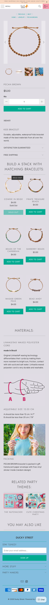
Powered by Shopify (33, 599)
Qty (5, 96)
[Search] (39, 6)
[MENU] (1, 6)
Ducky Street (19, 599)
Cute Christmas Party (35, 505)
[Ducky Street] (24, 6)
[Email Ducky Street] (22, 581)
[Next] (43, 42)
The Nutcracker (13, 503)
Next (30, 14)
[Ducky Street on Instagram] (27, 581)
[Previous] (6, 42)
